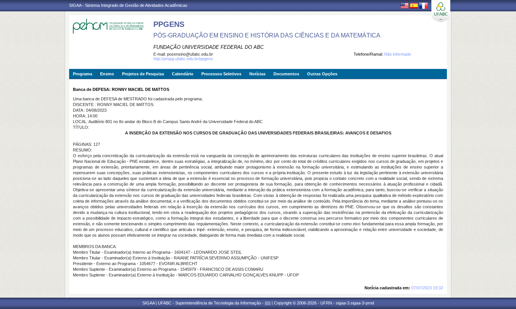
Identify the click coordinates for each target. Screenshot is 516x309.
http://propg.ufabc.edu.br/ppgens (183, 58)
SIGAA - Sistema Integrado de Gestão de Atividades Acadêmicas (128, 5)
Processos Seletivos (221, 74)
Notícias (257, 74)
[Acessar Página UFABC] (440, 11)
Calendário (182, 74)
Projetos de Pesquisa (143, 74)
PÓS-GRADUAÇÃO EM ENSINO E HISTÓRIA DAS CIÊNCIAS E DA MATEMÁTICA (266, 35)
